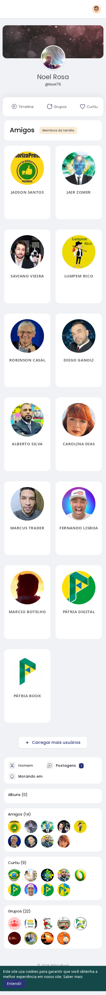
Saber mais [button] (73, 976)
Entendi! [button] (14, 983)
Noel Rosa (53, 76)
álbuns (14, 795)
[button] (96, 9)
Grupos (15, 911)
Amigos (15, 814)
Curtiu (14, 863)
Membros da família (58, 130)
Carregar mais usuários (56, 742)
